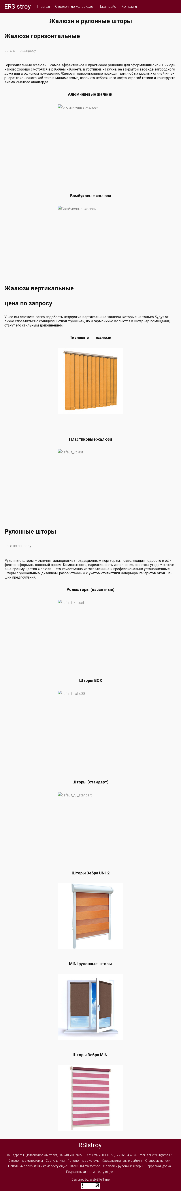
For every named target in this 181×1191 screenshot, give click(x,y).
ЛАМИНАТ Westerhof (85, 1166)
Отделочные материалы (74, 6)
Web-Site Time (99, 1179)
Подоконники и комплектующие (89, 1172)
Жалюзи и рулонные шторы (123, 1166)
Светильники (55, 1160)
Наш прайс (107, 6)
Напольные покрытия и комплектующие (37, 1166)
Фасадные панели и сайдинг (122, 1160)
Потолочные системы (83, 1160)
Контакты (129, 6)
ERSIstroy (17, 6)
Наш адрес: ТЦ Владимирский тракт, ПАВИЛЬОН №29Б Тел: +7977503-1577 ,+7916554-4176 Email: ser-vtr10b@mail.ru (89, 1155)
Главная (43, 6)
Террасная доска (158, 1166)
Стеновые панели (157, 1160)
